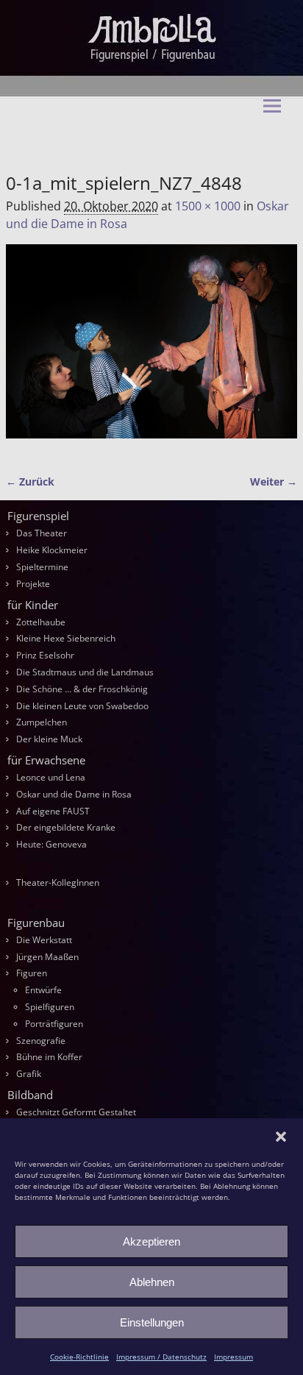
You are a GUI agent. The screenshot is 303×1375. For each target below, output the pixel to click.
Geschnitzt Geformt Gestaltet (76, 1112)
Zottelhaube (40, 622)
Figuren (31, 973)
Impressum (233, 1356)
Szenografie (40, 1040)
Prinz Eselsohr (45, 655)
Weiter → (273, 481)
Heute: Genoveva (51, 844)
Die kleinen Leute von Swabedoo (82, 706)
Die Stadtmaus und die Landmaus (85, 672)
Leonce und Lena (50, 777)
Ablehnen (151, 1282)
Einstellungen (152, 1322)
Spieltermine (42, 567)
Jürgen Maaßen (47, 957)
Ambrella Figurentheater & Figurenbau (140, 140)
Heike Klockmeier (52, 550)
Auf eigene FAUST (53, 811)
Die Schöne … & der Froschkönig (82, 689)
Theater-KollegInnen (57, 882)
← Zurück (30, 481)
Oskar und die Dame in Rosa (74, 794)
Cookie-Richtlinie (79, 1356)
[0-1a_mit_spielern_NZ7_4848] (151, 350)
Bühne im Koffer (49, 1057)
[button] (281, 1136)
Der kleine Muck (49, 739)
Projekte (33, 584)
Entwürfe (43, 990)
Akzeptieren (151, 1241)
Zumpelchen (41, 722)
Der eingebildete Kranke (65, 827)
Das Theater (41, 533)
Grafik (28, 1073)
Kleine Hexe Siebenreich (65, 638)
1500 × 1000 (207, 206)
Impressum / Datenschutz (161, 1356)
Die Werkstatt (44, 940)
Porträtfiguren (54, 1023)
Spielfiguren (49, 1007)
